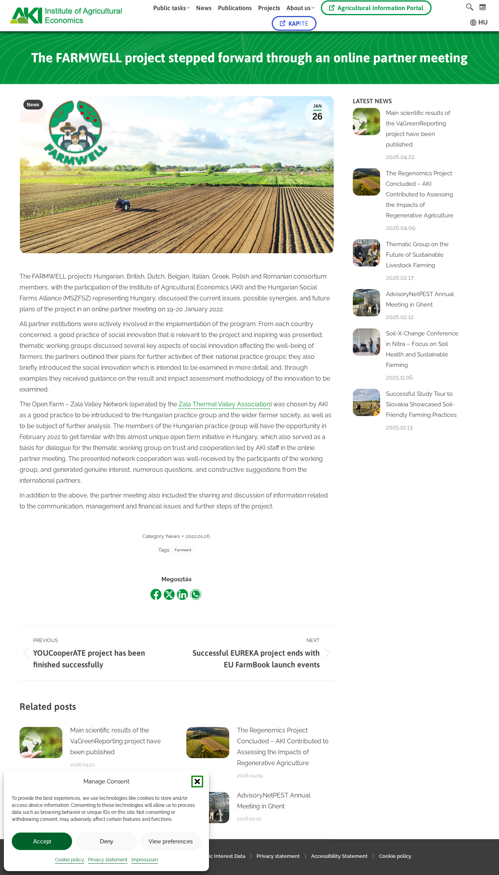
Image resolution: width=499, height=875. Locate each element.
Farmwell (183, 550)
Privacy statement (107, 860)
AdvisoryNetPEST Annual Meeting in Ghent (273, 801)
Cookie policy (69, 860)
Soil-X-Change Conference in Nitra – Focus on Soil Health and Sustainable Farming (422, 349)
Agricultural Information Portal (380, 7)
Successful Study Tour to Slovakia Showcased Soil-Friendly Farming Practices (421, 404)
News (33, 105)
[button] (197, 781)
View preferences (171, 841)
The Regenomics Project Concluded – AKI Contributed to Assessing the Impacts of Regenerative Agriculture (283, 747)
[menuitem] (171, 8)
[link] (483, 7)
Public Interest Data (221, 856)
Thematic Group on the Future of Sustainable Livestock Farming (417, 255)
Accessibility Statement (339, 856)
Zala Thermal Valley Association (224, 404)
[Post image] (40, 742)
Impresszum (144, 860)
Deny (106, 841)
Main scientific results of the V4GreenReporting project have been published (115, 741)
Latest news (372, 100)
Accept (42, 841)
